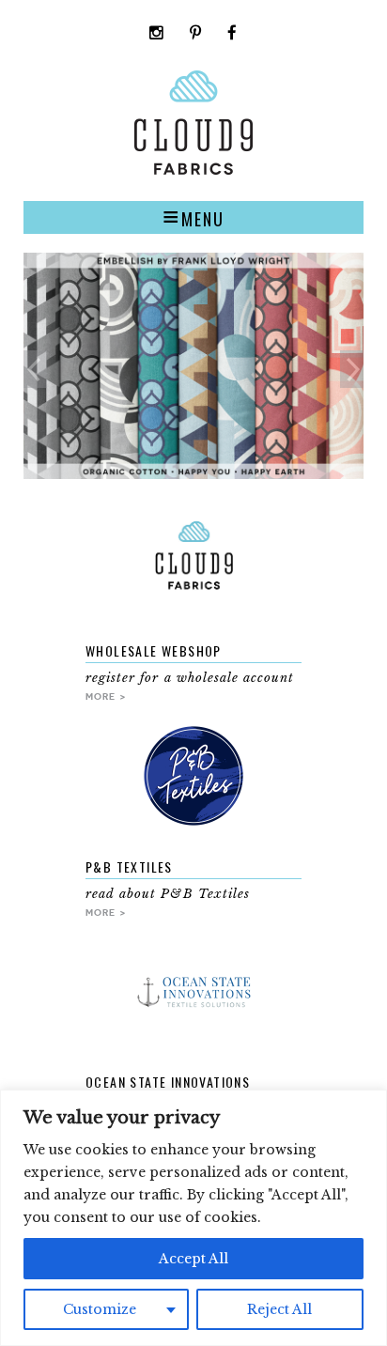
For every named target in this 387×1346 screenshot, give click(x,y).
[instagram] (156, 34)
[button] (193, 217)
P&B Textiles (129, 866)
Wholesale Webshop (153, 650)
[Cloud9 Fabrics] (193, 170)
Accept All (193, 1258)
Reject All (279, 1309)
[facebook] (232, 34)
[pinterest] (196, 34)
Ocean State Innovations (167, 1081)
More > (106, 696)
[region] (193, 1218)
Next (352, 369)
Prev (35, 369)
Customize (99, 1309)
